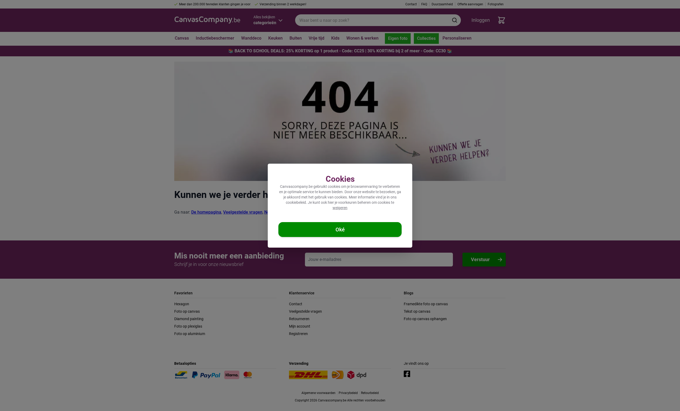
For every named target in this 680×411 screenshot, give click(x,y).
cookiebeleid (296, 202)
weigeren (340, 208)
